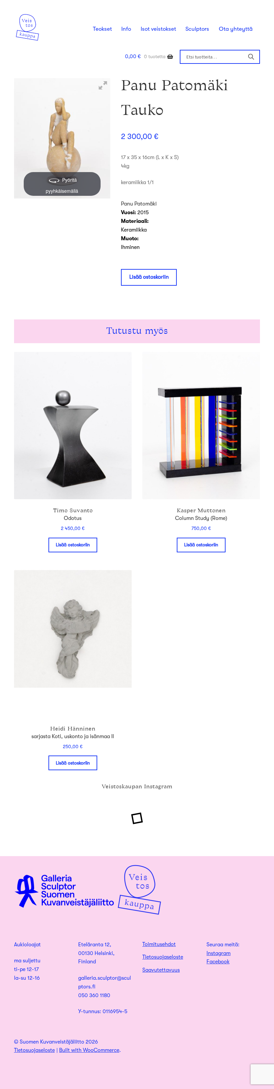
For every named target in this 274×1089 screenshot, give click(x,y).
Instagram (219, 953)
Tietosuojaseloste (162, 957)
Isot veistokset (158, 29)
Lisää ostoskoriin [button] (73, 544)
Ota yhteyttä (236, 29)
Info (126, 29)
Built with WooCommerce (89, 1050)
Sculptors (197, 29)
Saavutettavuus (161, 970)
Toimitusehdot (159, 944)
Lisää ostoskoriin (149, 277)
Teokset (102, 29)
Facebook (218, 962)
